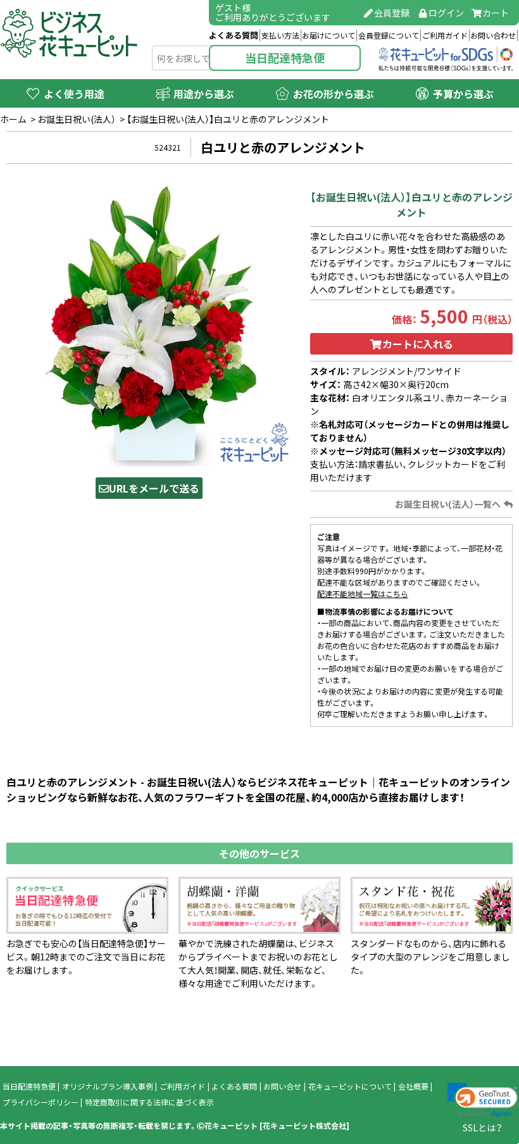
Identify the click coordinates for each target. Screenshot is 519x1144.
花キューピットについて (350, 1086)
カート (495, 12)
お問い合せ (282, 1086)
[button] (482, 1100)
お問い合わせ (493, 35)
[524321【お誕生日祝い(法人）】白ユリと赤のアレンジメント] (148, 324)
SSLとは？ (483, 1127)
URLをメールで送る (154, 488)
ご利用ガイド (445, 35)
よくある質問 (233, 35)
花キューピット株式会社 (304, 1125)
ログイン (446, 12)
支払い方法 (280, 35)
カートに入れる (417, 343)
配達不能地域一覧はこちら (362, 594)
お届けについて (328, 35)
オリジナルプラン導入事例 (107, 1086)
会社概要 (413, 1086)
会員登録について (388, 35)
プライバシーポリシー (40, 1102)
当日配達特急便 (285, 57)
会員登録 (392, 12)
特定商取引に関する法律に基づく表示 (149, 1102)
